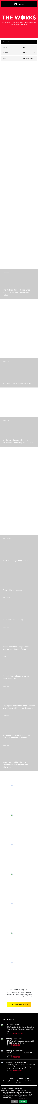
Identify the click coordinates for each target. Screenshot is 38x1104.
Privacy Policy (19, 1088)
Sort (4, 58)
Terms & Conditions (7, 1088)
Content (5, 47)
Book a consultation (19, 1004)
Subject (5, 53)
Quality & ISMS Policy (7, 1090)
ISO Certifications (21, 1090)
